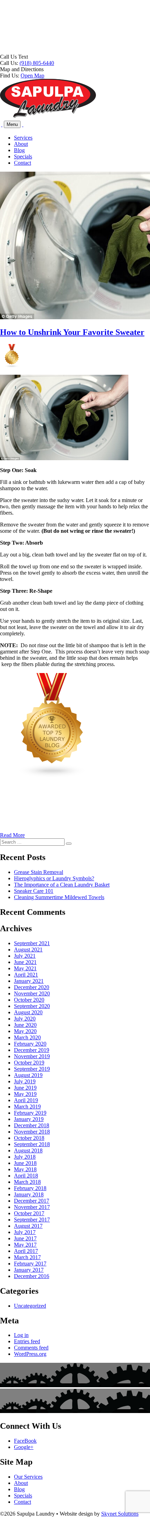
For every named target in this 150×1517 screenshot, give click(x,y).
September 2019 (32, 1069)
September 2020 (32, 1006)
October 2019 (29, 1063)
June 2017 (25, 1238)
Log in (21, 1335)
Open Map (32, 76)
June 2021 (25, 962)
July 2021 (25, 956)
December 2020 (31, 987)
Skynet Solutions (119, 1514)
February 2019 (30, 1113)
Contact (22, 163)
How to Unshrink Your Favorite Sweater (72, 332)
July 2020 (25, 1019)
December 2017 (31, 1201)
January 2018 (29, 1194)
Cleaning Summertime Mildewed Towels (59, 897)
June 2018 (25, 1163)
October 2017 (29, 1213)
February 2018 (30, 1188)
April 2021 (26, 975)
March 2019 (27, 1106)
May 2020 (25, 1031)
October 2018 (29, 1138)
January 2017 (29, 1270)
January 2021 (29, 981)
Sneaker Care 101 (33, 891)
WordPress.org (30, 1354)
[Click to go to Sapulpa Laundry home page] (48, 116)
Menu (12, 124)
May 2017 (25, 1245)
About (21, 144)
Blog (19, 150)
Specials (23, 156)
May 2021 (25, 968)
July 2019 (25, 1081)
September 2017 (32, 1220)
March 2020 (27, 1037)
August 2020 (28, 1012)
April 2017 (26, 1251)
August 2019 (28, 1075)
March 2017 (27, 1257)
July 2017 (25, 1232)
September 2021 (32, 943)
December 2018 (31, 1125)
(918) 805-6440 (37, 63)
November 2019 (32, 1056)
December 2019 (31, 1050)
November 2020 (32, 993)
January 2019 (29, 1119)
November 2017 (32, 1207)
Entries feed (27, 1341)
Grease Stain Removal (38, 872)
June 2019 (25, 1088)
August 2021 (28, 949)
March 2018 (27, 1182)
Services (23, 138)
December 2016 (31, 1276)
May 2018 (25, 1169)
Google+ (23, 1447)
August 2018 (28, 1150)
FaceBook (25, 1441)
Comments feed (31, 1348)
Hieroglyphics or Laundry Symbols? (54, 878)
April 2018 (26, 1176)
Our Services (28, 1477)
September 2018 (32, 1144)
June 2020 (25, 1025)
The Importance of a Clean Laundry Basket (62, 885)
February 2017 (30, 1263)
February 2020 (30, 1044)
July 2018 (25, 1157)
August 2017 (28, 1226)
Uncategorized (30, 1306)
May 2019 (25, 1094)
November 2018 (32, 1132)
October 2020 (29, 1000)
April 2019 (26, 1100)
